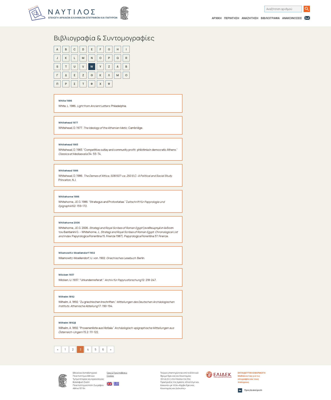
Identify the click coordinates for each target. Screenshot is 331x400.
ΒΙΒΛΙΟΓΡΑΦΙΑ (270, 18)
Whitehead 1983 (68, 144)
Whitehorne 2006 (69, 222)
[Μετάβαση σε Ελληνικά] (117, 384)
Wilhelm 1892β (67, 322)
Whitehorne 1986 (68, 196)
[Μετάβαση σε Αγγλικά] (110, 384)
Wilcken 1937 (66, 274)
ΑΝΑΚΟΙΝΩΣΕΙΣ (292, 18)
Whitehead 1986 (68, 170)
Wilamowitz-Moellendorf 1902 (76, 252)
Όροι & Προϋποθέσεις (117, 372)
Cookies (110, 375)
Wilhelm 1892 (66, 296)
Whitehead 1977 (68, 122)
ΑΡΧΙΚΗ (217, 18)
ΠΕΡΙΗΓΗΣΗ (231, 18)
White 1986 (65, 100)
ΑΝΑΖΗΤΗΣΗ (250, 18)
